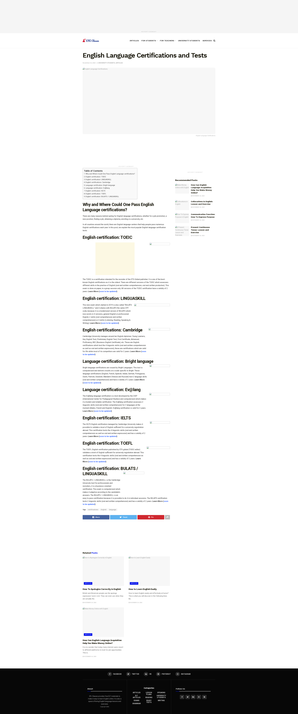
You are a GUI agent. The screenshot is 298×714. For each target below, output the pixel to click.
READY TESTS (149, 701)
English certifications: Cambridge (98, 182)
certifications (93, 509)
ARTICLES (134, 40)
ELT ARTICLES (137, 696)
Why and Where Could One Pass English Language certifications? (110, 174)
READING (148, 697)
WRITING (161, 700)
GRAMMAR (136, 703)
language (112, 509)
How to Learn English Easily (143, 589)
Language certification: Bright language (100, 185)
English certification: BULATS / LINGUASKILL (102, 197)
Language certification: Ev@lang (98, 188)
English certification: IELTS (95, 191)
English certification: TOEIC (96, 177)
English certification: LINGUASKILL (98, 180)
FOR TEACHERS (167, 40)
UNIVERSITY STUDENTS (189, 40)
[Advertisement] (149, 14)
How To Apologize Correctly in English (102, 589)
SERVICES (207, 40)
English (104, 509)
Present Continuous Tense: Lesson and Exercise (200, 230)
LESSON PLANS (149, 693)
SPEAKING (161, 692)
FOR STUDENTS (148, 40)
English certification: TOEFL (96, 194)
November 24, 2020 (89, 63)
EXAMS (136, 700)
